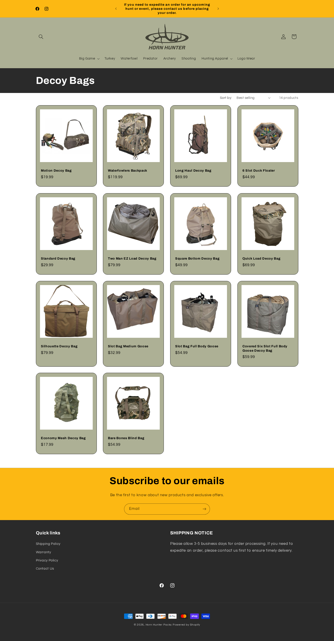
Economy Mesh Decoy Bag (63, 438)
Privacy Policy (47, 560)
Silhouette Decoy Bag (59, 346)
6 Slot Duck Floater (258, 171)
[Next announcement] (218, 8)
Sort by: (226, 98)
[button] (41, 36)
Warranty (43, 552)
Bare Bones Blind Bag (126, 438)
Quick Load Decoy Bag (261, 258)
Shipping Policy (48, 544)
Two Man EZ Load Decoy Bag (132, 258)
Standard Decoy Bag (58, 258)
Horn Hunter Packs (159, 624)
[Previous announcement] (116, 8)
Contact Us (45, 569)
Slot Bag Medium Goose (128, 346)
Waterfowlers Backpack (127, 171)
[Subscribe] (204, 509)
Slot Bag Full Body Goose (196, 346)
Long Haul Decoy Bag (193, 171)
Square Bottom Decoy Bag (197, 258)
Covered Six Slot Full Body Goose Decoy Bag (264, 348)
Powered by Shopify (186, 624)
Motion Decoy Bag (56, 171)
